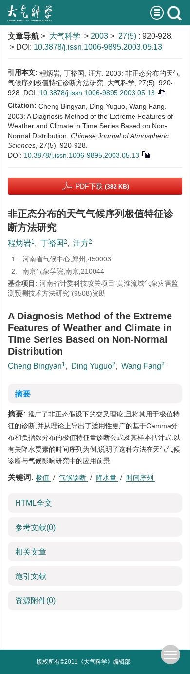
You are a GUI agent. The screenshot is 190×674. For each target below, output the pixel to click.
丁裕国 (52, 243)
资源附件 (35, 600)
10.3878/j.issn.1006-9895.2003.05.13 (98, 47)
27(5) (128, 36)
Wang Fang (141, 366)
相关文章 (30, 552)
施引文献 (30, 576)
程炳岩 (19, 243)
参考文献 (35, 527)
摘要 (23, 394)
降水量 (107, 477)
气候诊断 (73, 477)
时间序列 (140, 477)
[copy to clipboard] (145, 154)
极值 (43, 477)
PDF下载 (102, 186)
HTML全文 (33, 503)
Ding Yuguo (91, 366)
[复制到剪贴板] (161, 91)
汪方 (81, 243)
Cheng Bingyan (35, 366)
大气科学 (64, 36)
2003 (99, 36)
